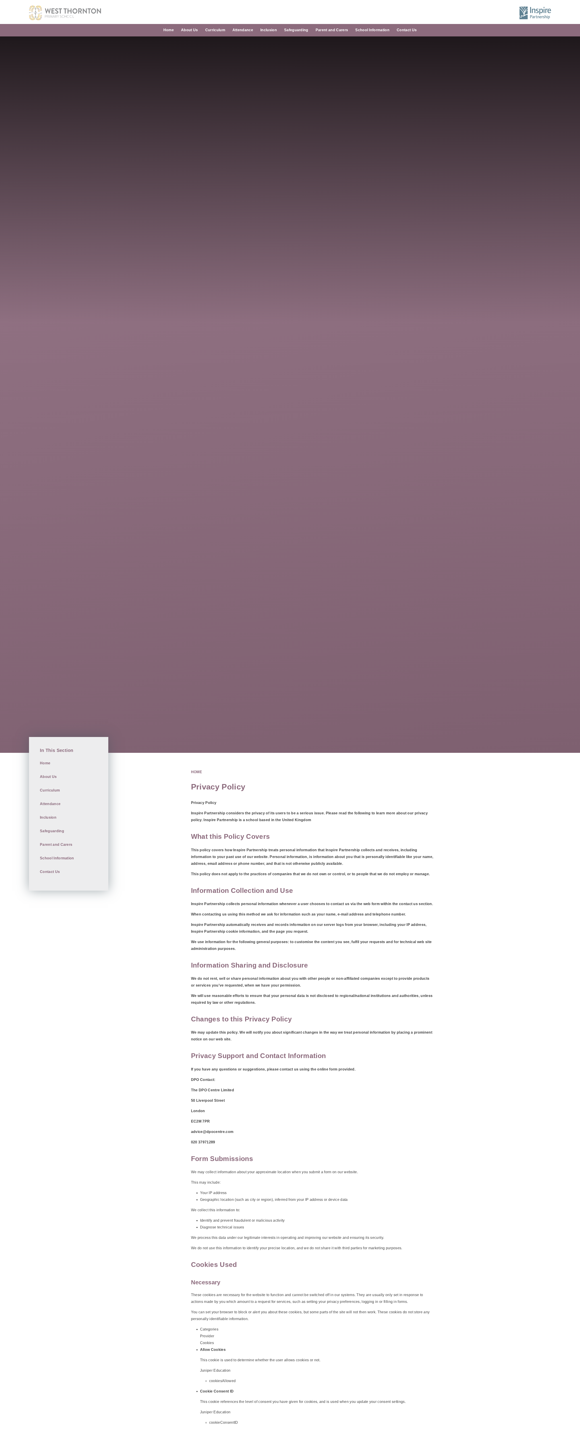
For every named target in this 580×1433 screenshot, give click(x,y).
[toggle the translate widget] (499, 12)
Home (196, 772)
